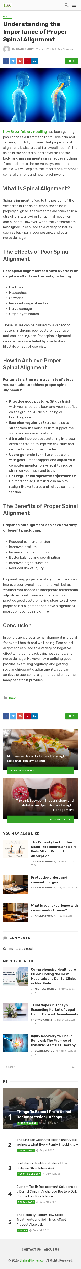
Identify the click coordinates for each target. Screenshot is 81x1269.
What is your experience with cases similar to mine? (54, 907)
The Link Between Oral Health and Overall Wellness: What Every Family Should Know (47, 1142)
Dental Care (26, 1150)
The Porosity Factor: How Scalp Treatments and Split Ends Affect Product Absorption (53, 849)
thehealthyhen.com (33, 1260)
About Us (51, 1250)
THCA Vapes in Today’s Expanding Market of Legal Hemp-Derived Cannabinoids (54, 1009)
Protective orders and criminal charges (49, 880)
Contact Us (31, 1250)
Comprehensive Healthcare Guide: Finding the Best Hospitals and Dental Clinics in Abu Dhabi (53, 976)
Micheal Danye (45, 988)
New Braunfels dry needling (25, 132)
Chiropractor (27, 1123)
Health (7, 17)
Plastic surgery (29, 1174)
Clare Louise (44, 1050)
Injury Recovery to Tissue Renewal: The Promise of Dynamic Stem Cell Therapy (53, 1040)
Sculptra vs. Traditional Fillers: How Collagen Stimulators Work (42, 1165)
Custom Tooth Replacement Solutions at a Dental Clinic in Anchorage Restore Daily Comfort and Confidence (47, 1191)
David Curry (25, 48)
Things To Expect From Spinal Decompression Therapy (44, 1114)
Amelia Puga (44, 861)
